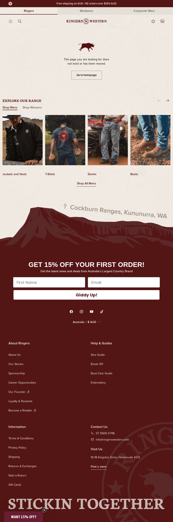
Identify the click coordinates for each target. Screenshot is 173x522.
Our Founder (17, 392)
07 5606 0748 (105, 433)
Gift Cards (14, 485)
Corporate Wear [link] (144, 11)
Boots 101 (97, 364)
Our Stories (15, 364)
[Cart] (160, 21)
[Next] (167, 101)
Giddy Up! (86, 295)
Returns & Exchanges (22, 466)
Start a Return (17, 475)
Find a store (99, 466)
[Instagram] (81, 311)
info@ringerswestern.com (112, 439)
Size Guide (98, 355)
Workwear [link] (86, 11)
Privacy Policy (17, 447)
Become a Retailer (20, 410)
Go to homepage (87, 75)
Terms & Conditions (21, 438)
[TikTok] (101, 311)
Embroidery (98, 382)
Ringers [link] (29, 11)
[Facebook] (71, 311)
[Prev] (159, 101)
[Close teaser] (44, 510)
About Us (14, 355)
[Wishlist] (150, 21)
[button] (23, 516)
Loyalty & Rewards (20, 401)
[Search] (22, 21)
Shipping (14, 457)
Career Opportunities (22, 382)
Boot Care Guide (101, 373)
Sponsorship (16, 373)
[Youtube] (91, 311)
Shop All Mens (86, 183)
